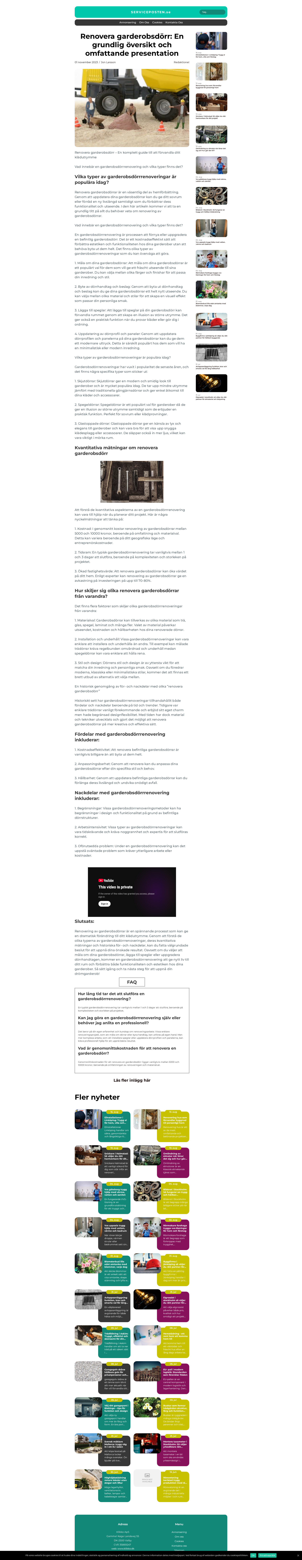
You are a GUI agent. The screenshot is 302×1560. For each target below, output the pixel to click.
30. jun (114, 1472)
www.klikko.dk (125, 1548)
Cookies (157, 22)
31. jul (114, 1292)
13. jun (173, 1472)
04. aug (114, 1183)
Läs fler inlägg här (132, 1080)
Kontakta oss (174, 22)
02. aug (173, 1219)
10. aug (114, 1148)
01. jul (114, 1436)
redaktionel (181, 62)
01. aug (114, 1255)
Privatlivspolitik (267, 1555)
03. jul (173, 1400)
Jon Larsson (108, 62)
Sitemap (179, 1550)
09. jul (114, 1328)
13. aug (173, 1111)
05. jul (173, 1363)
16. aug (114, 1111)
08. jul (173, 1328)
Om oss (144, 22)
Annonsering (127, 22)
